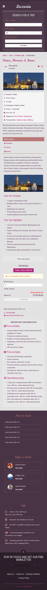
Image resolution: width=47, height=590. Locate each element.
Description (10, 139)
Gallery (8, 151)
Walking (30, 120)
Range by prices (11, 37)
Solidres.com (28, 586)
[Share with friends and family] (42, 66)
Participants (9, 282)
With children (10, 289)
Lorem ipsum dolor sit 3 (12, 432)
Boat (25, 120)
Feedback (9, 143)
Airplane (20, 120)
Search (24, 45)
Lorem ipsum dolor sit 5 (12, 442)
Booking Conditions (33, 574)
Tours (11, 55)
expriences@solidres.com (14, 315)
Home (5, 55)
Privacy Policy (24, 578)
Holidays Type (19, 55)
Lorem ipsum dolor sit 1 (12, 422)
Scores (8, 147)
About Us (10, 574)
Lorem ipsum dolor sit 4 (12, 437)
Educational (28, 116)
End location (10, 29)
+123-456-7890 (10, 313)
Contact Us (20, 574)
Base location (10, 20)
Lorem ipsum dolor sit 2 (12, 427)
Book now (24, 299)
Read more (19, 468)
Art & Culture (18, 116)
